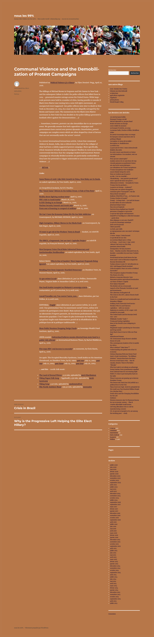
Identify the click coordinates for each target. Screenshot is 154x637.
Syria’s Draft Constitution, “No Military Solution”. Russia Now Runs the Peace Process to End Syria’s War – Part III (123, 358)
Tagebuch (113, 98)
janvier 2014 (114, 590)
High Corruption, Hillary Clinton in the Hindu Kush (60, 223)
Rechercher (112, 70)
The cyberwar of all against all (120, 293)
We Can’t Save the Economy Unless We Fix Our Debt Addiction (65, 214)
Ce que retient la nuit (48, 279)
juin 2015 (113, 553)
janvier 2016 (114, 537)
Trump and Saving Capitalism (120, 321)
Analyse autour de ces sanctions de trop (123, 161)
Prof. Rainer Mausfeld (117, 284)
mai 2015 (113, 555)
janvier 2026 (114, 474)
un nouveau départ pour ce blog (120, 240)
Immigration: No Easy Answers (120, 249)
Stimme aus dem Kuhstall (118, 91)
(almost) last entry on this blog (120, 244)
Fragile (52, 305)
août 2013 (113, 601)
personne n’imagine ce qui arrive (121, 211)
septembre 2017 (115, 504)
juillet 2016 (113, 524)
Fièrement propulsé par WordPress (36, 628)
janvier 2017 (114, 511)
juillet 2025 (114, 487)
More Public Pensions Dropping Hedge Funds (58, 328)
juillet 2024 (114, 500)
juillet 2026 (114, 465)
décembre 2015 (115, 540)
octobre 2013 (114, 597)
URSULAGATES (115, 227)
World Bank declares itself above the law (123, 257)
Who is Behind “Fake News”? (120, 347)
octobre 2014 (114, 570)
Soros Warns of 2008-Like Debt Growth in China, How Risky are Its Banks (69, 179)
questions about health (117, 246)
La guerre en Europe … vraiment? (121, 187)
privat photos (114, 100)
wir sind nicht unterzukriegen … (120, 165)
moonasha (87, 387)
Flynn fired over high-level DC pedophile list (125, 387)
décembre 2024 (115, 493)
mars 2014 (113, 586)
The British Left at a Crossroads (120, 286)
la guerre (113, 437)
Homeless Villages (116, 301)
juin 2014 (113, 579)
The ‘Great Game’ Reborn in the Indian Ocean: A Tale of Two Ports (66, 191)
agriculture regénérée (117, 95)
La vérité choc (114, 146)
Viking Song (44, 384)
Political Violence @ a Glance (62, 83)
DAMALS (113, 398)
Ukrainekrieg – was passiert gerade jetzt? (124, 178)
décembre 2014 (115, 566)
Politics (16, 94)
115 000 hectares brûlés (118, 117)
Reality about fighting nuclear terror (54, 197)
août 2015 (113, 548)
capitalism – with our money (119, 308)
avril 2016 (113, 531)
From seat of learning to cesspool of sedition (57, 208)
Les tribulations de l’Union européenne (123, 167)
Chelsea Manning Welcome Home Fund (123, 354)
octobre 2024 (114, 498)
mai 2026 (113, 469)
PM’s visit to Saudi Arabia (49, 200)
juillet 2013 (113, 603)
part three (59, 363)
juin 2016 (113, 526)
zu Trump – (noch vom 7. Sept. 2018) (122, 242)
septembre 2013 (115, 599)
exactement (114, 433)
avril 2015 (113, 557)
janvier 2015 (114, 564)
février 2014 (114, 588)
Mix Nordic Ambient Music (50, 387)
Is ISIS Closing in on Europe (50, 202)
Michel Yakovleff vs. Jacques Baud (121, 121)
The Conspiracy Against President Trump (124, 273)
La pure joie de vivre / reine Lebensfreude (123, 148)
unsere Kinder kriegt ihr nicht (120, 172)
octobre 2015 (114, 544)
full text (45, 167)
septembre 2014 (115, 572)
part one (80, 360)
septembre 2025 (115, 482)
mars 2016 (113, 533)
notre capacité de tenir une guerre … (122, 181)
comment (113, 430)
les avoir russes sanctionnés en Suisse (123, 152)
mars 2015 (113, 559)
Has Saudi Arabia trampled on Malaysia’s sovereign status (63, 287)
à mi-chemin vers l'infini (118, 89)
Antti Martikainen (88, 375)
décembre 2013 (115, 592)
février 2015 (114, 561)
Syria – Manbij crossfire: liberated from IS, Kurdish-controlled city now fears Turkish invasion (124, 253)
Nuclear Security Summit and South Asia (56, 205)
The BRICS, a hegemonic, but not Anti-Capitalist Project (62, 241)
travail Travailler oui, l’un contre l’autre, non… (58, 296)
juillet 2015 (113, 551)
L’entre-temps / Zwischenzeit (120, 235)
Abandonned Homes (117, 336)
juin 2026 (113, 467)
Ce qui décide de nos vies (118, 238)
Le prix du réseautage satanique (120, 222)
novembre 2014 (115, 568)
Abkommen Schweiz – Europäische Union (124, 183)
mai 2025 (113, 489)
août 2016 (113, 522)
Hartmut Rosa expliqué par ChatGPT (122, 209)
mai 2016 (113, 529)
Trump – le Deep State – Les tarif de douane (124, 200)
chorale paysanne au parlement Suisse (123, 163)
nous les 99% (24, 15)
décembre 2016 (115, 513)
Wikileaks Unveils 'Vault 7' (119, 319)
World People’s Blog (117, 102)
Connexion (112, 614)
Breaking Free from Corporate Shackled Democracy (60, 270)
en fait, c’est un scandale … (119, 176)
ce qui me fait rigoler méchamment (121, 214)
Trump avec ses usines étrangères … (122, 189)
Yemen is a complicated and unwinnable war (125, 299)
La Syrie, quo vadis (116, 229)
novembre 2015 (115, 542)
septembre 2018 (115, 502)
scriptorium (114, 93)
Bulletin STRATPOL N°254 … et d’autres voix (124, 196)
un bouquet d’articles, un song (120, 128)
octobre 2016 (114, 518)
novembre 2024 (115, 496)
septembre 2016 (115, 520)
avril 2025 (113, 491)
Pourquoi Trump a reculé (118, 119)
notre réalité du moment (118, 126)
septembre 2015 (115, 546)
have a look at (114, 435)
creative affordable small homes (120, 404)
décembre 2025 (115, 476)
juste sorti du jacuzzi (117, 224)
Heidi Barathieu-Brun (21, 88)
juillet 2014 (113, 577)
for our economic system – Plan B (121, 402)
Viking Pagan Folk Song (49, 378)
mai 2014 (113, 581)
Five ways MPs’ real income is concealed (55, 349)
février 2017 (114, 509)
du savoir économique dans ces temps (122, 135)
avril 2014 (113, 583)
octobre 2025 (114, 480)
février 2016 (114, 535)
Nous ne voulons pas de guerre (120, 174)
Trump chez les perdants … (119, 185)
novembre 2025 (115, 478)
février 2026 (114, 472)
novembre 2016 (115, 515)
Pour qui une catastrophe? (118, 159)
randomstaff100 (75, 384)
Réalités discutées (116, 150)
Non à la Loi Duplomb (117, 207)
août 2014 (113, 575)
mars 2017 (113, 507)
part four (79, 363)
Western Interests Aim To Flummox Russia (124, 400)
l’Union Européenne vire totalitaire (121, 170)
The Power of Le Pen (117, 275)
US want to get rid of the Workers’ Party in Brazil (59, 232)
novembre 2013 (115, 594)
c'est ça (112, 428)
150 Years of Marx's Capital (119, 282)
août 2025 (113, 485)
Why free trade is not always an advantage (124, 367)
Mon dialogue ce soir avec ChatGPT (121, 220)
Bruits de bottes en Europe (119, 124)
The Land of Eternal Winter (50, 375)
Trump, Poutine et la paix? (118, 198)
